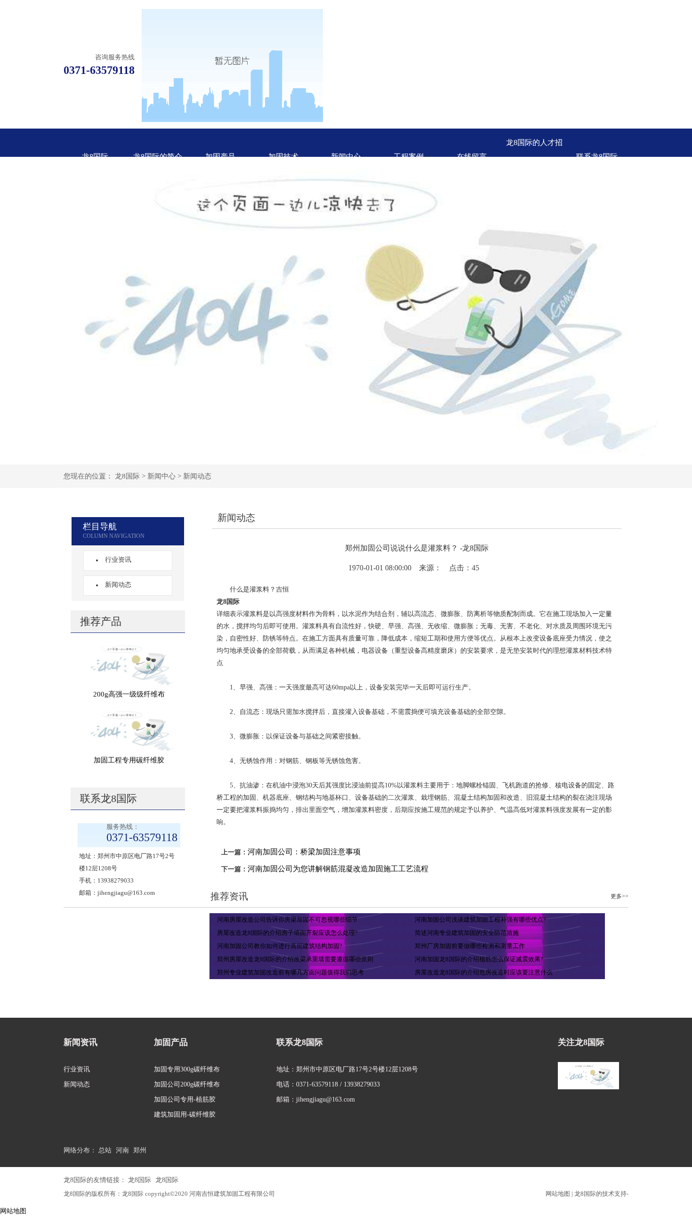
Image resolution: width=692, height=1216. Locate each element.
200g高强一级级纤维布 (129, 694)
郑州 (139, 1150)
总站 (105, 1150)
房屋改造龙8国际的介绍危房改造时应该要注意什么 (484, 972)
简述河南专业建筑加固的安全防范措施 (467, 932)
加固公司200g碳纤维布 (187, 1084)
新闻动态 (197, 476)
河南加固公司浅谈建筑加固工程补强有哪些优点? (480, 919)
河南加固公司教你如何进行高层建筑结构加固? (279, 945)
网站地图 (558, 1193)
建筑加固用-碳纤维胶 (185, 1114)
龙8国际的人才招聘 (534, 156)
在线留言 (472, 157)
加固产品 (220, 157)
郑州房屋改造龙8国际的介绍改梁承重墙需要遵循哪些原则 (295, 959)
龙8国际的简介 (157, 157)
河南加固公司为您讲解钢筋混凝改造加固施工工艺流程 (338, 869)
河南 (122, 1150)
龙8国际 (95, 157)
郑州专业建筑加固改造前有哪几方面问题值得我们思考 (290, 972)
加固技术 (283, 157)
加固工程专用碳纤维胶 (129, 760)
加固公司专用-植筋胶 (185, 1099)
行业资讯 (118, 559)
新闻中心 (346, 157)
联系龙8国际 (597, 157)
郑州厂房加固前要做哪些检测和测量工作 (470, 945)
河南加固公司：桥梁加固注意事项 (304, 852)
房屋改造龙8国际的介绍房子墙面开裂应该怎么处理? (287, 932)
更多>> (619, 896)
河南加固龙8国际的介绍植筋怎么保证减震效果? (479, 959)
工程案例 (409, 157)
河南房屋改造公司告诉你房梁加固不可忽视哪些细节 (287, 919)
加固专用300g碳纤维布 (187, 1069)
